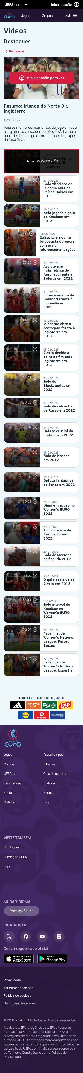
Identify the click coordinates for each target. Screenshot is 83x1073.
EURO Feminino (9, 15)
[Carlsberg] (49, 705)
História (49, 783)
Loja (46, 802)
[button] (70, 15)
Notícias (10, 802)
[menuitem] (27, 15)
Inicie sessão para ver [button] (45, 77)
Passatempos (53, 754)
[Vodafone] (41, 715)
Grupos (9, 764)
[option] (41, 161)
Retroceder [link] (16, 51)
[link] (25, 15)
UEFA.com (11, 847)
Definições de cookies (20, 1003)
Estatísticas (12, 783)
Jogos (8, 754)
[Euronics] (57, 715)
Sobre (47, 792)
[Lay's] (65, 705)
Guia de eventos (55, 773)
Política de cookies (17, 995)
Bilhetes (49, 764)
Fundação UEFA (15, 857)
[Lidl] (25, 715)
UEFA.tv (9, 773)
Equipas (9, 792)
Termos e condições (18, 988)
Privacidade (12, 980)
